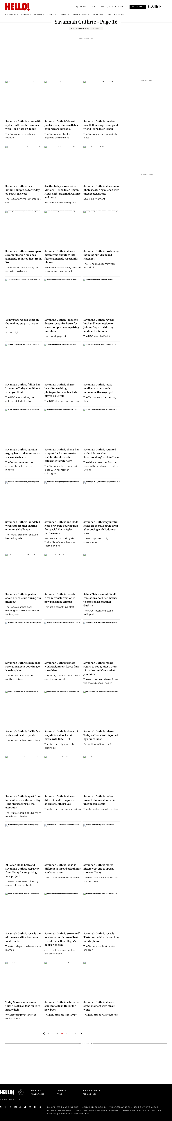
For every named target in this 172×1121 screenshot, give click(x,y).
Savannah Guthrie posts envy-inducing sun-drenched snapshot (101, 254)
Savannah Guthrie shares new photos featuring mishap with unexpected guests (101, 189)
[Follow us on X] (11, 1107)
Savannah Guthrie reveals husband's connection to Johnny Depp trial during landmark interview (98, 325)
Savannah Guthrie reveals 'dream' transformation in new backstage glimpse (59, 598)
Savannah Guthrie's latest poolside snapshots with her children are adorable (61, 125)
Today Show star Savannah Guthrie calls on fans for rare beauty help (22, 1005)
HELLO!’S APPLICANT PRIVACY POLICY (141, 1110)
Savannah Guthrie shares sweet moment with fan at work (98, 1005)
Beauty (64, 14)
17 (66, 1033)
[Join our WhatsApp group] (40, 1107)
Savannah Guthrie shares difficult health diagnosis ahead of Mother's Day (59, 800)
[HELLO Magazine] (17, 7)
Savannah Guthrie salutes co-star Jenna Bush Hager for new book (61, 1005)
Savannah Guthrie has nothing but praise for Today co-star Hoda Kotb (22, 189)
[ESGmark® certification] (19, 1092)
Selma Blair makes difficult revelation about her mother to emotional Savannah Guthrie (100, 599)
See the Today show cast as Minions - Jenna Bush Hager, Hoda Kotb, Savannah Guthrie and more (62, 191)
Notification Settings (59, 1110)
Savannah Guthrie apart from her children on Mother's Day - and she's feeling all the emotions (23, 801)
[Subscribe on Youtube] (20, 1107)
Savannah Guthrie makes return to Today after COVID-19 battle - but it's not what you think (100, 668)
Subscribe (137, 7)
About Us (36, 1090)
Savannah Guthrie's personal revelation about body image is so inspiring (22, 666)
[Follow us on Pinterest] (30, 1107)
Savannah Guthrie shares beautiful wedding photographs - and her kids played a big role (60, 390)
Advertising (37, 1094)
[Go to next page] (81, 1033)
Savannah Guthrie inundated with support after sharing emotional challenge (22, 525)
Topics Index (89, 1094)
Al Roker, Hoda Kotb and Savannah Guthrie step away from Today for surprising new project (22, 870)
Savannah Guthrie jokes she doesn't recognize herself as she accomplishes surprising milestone (61, 325)
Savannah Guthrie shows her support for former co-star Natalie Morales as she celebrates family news (61, 455)
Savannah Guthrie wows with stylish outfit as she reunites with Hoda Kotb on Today (23, 125)
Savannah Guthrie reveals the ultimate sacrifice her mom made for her (23, 937)
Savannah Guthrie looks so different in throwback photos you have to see (62, 868)
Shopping (97, 14)
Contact (61, 1090)
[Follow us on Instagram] (1, 1107)
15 (57, 1033)
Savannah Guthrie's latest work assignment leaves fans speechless (61, 666)
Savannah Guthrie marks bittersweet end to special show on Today (98, 868)
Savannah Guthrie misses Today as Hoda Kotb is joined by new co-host (100, 735)
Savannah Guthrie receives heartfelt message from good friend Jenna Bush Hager (100, 125)
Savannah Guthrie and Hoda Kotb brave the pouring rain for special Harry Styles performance (61, 527)
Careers (51, 1114)
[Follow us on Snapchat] (25, 1107)
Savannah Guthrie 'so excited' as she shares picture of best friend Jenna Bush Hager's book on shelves (62, 939)
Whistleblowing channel (123, 1107)
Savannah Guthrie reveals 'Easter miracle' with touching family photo (101, 937)
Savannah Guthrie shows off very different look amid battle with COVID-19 (61, 735)
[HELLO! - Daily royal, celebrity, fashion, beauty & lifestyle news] (154, 6)
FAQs (59, 1094)
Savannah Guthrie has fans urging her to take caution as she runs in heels (22, 453)
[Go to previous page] (44, 1033)
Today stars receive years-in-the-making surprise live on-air (22, 323)
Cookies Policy (71, 1107)
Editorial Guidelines (108, 1110)
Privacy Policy (148, 1107)
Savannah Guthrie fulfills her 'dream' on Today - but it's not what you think (22, 388)
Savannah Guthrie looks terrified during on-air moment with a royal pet (98, 388)
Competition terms (84, 1110)
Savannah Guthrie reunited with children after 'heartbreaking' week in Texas (101, 453)
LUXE (109, 14)
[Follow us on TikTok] (16, 1107)
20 (76, 1033)
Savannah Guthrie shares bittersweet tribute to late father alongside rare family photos (61, 256)
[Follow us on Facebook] (6, 1107)
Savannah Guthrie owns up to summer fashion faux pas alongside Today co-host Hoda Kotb (23, 256)
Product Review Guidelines (74, 1114)
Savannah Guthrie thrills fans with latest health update (23, 733)
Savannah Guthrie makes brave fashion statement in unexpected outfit (99, 800)
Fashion (38, 14)
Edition (105, 7)
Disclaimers (53, 1107)
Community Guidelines (94, 1107)
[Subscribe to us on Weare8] (35, 1107)
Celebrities (10, 14)
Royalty (25, 14)
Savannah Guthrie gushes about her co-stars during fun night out (23, 598)
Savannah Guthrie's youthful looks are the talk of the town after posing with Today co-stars (100, 527)
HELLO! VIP (119, 14)
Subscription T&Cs (92, 1090)
